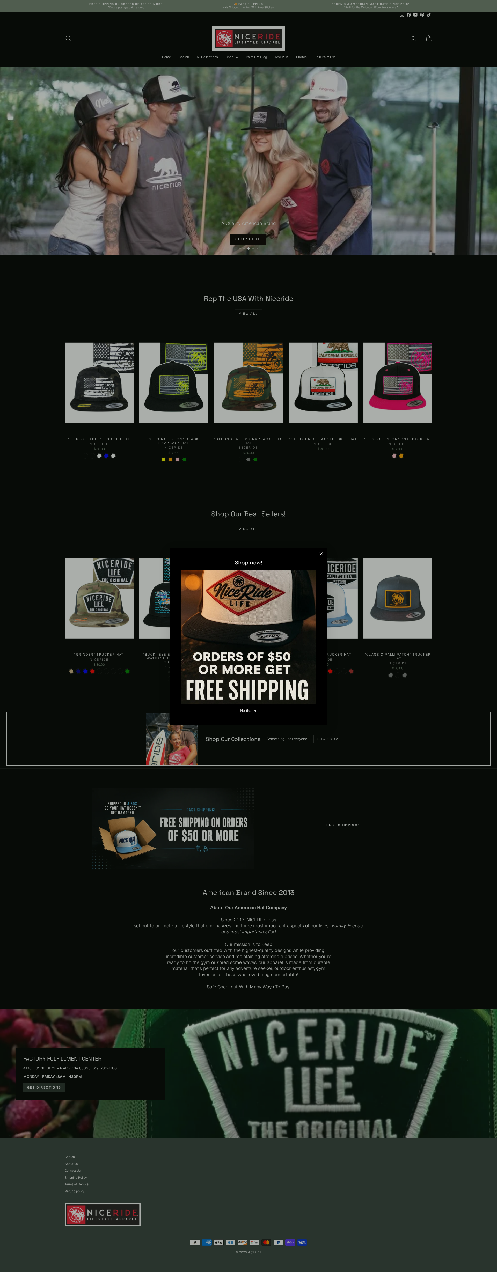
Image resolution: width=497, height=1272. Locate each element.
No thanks (248, 710)
